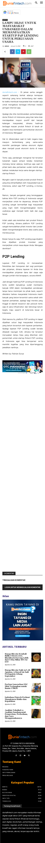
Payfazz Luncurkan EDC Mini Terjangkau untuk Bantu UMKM (16, 686)
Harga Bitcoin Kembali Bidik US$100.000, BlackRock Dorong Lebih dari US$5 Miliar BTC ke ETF (16, 658)
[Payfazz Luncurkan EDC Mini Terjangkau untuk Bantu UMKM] (36, 687)
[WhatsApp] (29, 51)
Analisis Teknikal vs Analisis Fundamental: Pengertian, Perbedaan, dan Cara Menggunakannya (16, 714)
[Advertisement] (22, 473)
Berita (5, 20)
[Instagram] (20, 755)
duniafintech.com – (10, 92)
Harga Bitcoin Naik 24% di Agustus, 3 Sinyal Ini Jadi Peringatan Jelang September (17, 673)
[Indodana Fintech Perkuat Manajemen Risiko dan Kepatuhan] (36, 700)
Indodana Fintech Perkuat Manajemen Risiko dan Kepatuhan (17, 699)
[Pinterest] (23, 51)
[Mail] (24, 755)
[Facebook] (12, 51)
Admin (7, 46)
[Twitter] (17, 51)
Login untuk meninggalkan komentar (22, 587)
